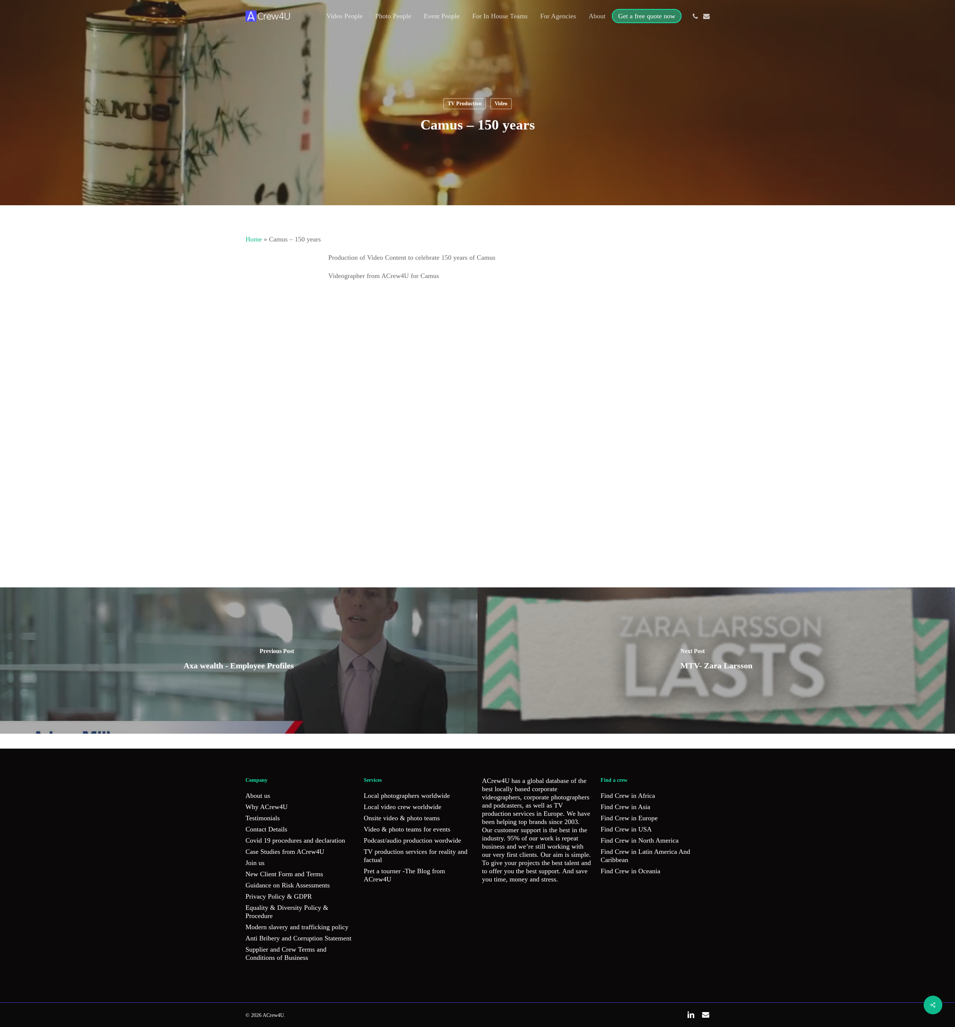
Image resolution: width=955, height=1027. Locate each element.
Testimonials (262, 818)
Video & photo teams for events (407, 829)
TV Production (465, 103)
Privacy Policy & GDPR (278, 896)
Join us (254, 863)
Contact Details (266, 829)
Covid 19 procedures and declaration (295, 840)
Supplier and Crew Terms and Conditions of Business (285, 953)
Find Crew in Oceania (630, 871)
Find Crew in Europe (629, 818)
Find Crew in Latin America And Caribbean (645, 856)
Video (501, 103)
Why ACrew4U (266, 807)
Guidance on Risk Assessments (287, 885)
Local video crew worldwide (402, 807)
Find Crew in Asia (625, 807)
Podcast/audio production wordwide (412, 840)
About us (257, 795)
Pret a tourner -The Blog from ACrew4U (404, 875)
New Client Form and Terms (284, 874)
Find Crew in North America (640, 840)
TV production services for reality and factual (415, 856)
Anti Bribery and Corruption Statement (298, 938)
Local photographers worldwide (407, 795)
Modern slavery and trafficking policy (296, 927)
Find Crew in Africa (628, 795)
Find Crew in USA (626, 829)
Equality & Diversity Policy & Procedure (286, 912)
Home (253, 239)
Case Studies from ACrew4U (284, 851)
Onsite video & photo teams (402, 818)
